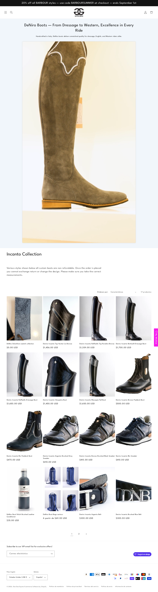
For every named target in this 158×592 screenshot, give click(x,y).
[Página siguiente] (86, 534)
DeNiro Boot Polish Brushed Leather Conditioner (20, 516)
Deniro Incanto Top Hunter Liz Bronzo (57, 344)
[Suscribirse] (51, 554)
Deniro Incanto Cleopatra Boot (55, 400)
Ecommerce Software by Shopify (35, 586)
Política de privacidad (74, 586)
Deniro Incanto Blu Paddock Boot (19, 456)
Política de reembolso (56, 586)
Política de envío (106, 586)
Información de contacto (123, 586)
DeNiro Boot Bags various (53, 514)
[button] (6, 12)
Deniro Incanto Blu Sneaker (126, 456)
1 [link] (71, 534)
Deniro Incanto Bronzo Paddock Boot (130, 400)
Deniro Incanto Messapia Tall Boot (92, 400)
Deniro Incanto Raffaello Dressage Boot (22, 400)
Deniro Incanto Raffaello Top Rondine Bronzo (97, 344)
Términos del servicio (91, 586)
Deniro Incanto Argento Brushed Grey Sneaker (57, 457)
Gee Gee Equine (18, 586)
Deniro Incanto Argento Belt (90, 514)
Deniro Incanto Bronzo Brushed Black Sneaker (97, 456)
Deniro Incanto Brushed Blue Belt (128, 514)
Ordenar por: (102, 292)
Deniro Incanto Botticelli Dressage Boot (131, 344)
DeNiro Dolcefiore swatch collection (20, 344)
